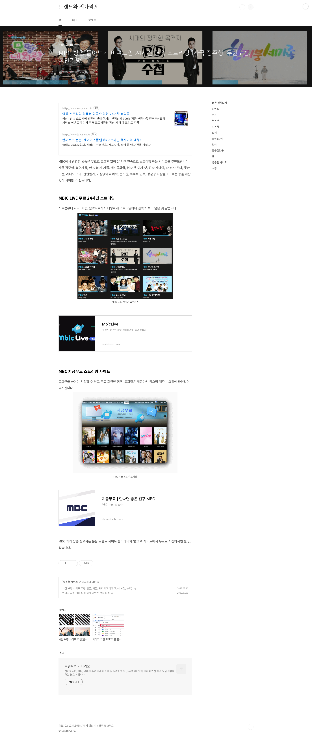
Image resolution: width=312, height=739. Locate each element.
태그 (74, 20)
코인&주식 (217, 138)
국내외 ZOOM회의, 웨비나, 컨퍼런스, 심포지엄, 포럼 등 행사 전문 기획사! (106, 144)
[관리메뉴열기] (305, 6)
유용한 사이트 (70, 582)
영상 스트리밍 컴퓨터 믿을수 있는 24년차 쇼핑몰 (96, 113)
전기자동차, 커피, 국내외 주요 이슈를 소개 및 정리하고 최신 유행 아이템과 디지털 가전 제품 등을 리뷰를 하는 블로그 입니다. (119, 672)
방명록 (92, 20)
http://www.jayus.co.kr (76, 134)
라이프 (215, 109)
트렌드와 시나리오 (78, 7)
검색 (242, 7)
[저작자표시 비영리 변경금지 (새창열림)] (98, 563)
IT (213, 156)
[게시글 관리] (74, 563)
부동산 (215, 120)
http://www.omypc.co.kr (77, 108)
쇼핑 (214, 168)
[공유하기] (69, 563)
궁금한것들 (218, 150)
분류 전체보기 (219, 102)
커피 (214, 114)
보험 (214, 132)
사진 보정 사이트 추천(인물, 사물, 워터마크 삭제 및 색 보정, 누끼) (97, 588)
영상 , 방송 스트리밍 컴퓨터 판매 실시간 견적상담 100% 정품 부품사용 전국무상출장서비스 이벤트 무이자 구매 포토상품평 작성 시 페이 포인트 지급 (113, 120)
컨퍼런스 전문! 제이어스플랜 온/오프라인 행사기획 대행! (101, 140)
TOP (251, 727)
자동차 (215, 126)
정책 (214, 144)
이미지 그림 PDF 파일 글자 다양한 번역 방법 (86, 593)
